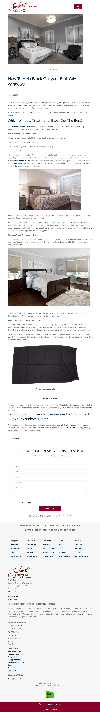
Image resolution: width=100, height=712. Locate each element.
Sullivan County (48, 556)
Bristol (61, 548)
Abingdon (14, 541)
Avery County (31, 552)
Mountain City (79, 548)
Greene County (32, 556)
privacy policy (40, 516)
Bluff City (14, 552)
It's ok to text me (25, 502)
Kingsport (14, 544)
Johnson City (31, 544)
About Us (11, 668)
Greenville (46, 544)
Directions (12, 591)
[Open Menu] (86, 6)
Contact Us (12, 670)
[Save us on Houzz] (20, 679)
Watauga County (49, 548)
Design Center (13, 657)
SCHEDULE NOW (50, 509)
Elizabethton (15, 548)
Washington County (81, 556)
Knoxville (78, 541)
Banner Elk (78, 544)
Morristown (47, 541)
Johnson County (48, 552)
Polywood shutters (21, 161)
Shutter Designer (14, 651)
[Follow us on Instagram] (17, 679)
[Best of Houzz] (50, 694)
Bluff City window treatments (24, 127)
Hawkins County (64, 556)
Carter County (16, 556)
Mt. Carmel (31, 541)
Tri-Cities (78, 552)
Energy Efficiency (14, 660)
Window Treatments (16, 654)
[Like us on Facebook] (9, 679)
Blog (9, 665)
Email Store (12, 599)
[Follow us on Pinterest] (13, 679)
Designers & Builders (16, 662)
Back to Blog (15, 438)
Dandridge (62, 552)
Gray (60, 544)
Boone (61, 541)
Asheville (30, 548)
